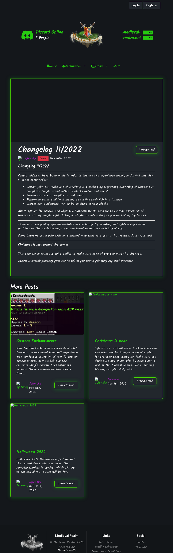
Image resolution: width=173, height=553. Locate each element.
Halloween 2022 (31, 452)
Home (53, 66)
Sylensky (30, 158)
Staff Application (106, 547)
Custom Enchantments (36, 341)
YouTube (141, 547)
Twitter (141, 543)
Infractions (106, 543)
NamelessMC (67, 550)
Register (152, 5)
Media (99, 66)
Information (73, 66)
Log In (136, 5)
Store (116, 66)
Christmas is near (111, 341)
